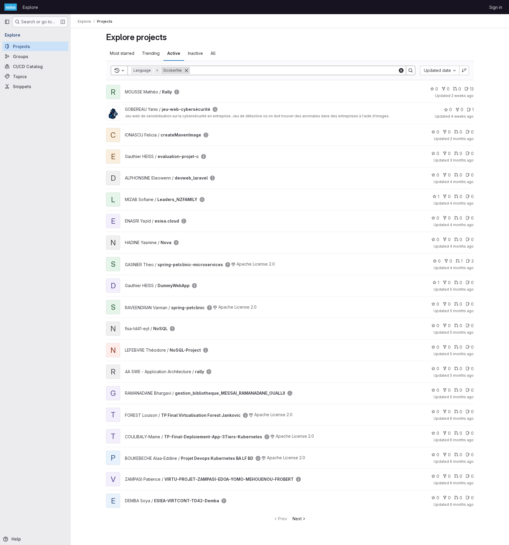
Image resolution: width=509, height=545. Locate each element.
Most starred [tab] (122, 53)
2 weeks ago (462, 95)
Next (297, 518)
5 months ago (462, 289)
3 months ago (462, 160)
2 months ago (462, 138)
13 (472, 88)
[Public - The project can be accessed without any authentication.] (176, 92)
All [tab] (213, 53)
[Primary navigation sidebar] (7, 22)
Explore (30, 7)
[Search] (410, 70)
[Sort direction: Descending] (464, 70)
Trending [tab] (151, 53)
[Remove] (186, 70)
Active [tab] (173, 53)
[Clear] (401, 70)
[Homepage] (10, 7)
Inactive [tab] (195, 53)
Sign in (495, 7)
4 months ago (462, 182)
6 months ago (462, 418)
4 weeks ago (462, 116)
